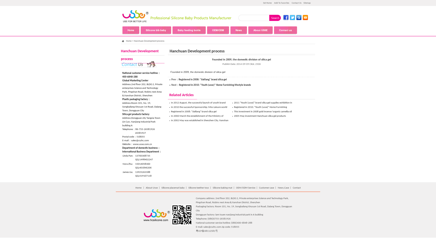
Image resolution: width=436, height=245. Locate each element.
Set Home (267, 3)
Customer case (266, 188)
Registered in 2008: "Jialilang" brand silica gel (203, 79)
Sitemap (307, 3)
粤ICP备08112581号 (207, 231)
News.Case (283, 188)
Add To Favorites (281, 3)
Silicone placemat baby (173, 188)
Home (129, 41)
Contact (297, 188)
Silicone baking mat (222, 188)
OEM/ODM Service (245, 188)
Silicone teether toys (198, 188)
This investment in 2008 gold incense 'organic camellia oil (263, 111)
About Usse (152, 188)
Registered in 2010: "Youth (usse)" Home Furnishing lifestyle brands (215, 85)
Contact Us (296, 3)
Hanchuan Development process (149, 41)
